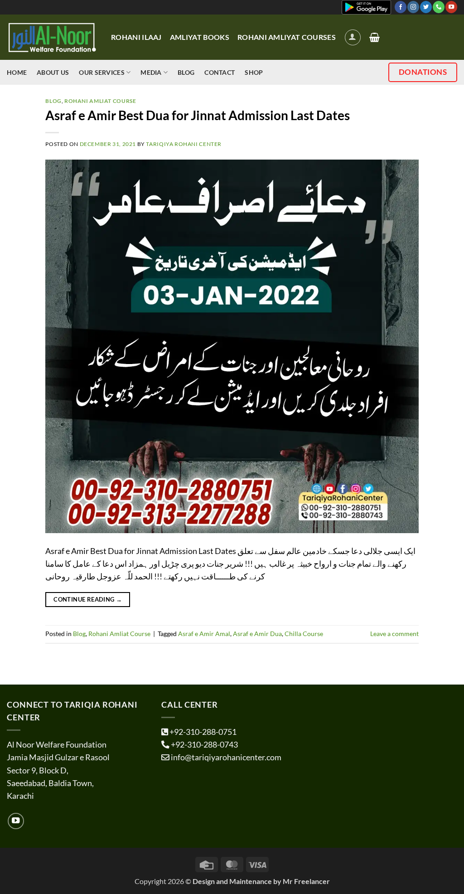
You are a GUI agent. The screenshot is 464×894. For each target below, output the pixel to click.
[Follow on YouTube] (451, 7)
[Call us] (439, 7)
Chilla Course (304, 633)
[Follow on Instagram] (413, 7)
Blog (186, 72)
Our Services (101, 72)
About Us (53, 72)
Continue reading (87, 599)
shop (254, 72)
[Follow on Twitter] (426, 7)
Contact (219, 72)
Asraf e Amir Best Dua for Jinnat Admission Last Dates (197, 115)
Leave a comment (394, 633)
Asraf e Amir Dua (257, 633)
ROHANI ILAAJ (136, 37)
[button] (353, 37)
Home (17, 72)
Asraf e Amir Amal (204, 633)
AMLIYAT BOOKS (199, 37)
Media (150, 72)
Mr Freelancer (306, 881)
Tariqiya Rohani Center (184, 144)
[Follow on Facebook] (400, 7)
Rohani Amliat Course (100, 100)
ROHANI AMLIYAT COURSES (286, 37)
